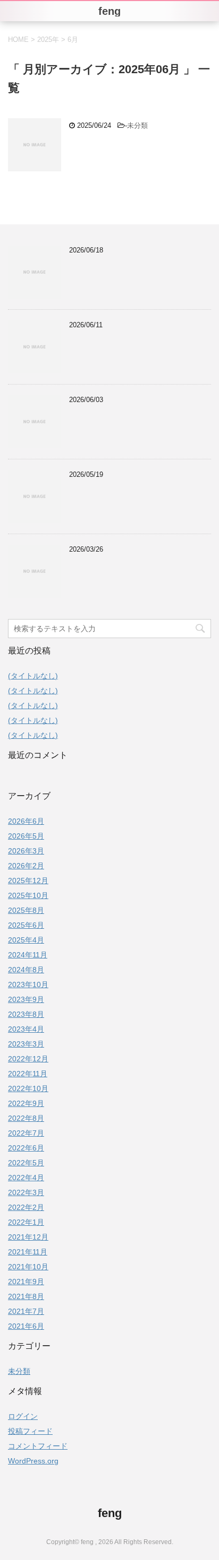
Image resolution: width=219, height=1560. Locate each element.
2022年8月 (26, 1118)
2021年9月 (26, 1281)
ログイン (23, 1416)
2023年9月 (26, 999)
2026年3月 (26, 851)
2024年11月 (27, 955)
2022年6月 (26, 1148)
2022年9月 (26, 1103)
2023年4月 (26, 1029)
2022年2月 (26, 1207)
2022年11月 (27, 1073)
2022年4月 (26, 1177)
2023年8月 (26, 1014)
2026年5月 (26, 836)
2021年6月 (26, 1326)
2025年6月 (26, 925)
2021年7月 (26, 1311)
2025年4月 (26, 940)
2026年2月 (26, 865)
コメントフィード (38, 1446)
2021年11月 (27, 1252)
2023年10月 (28, 984)
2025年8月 (26, 910)
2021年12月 (28, 1237)
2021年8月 (26, 1296)
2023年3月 (26, 1044)
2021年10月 (28, 1266)
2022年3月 (26, 1192)
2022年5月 (26, 1162)
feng (110, 1513)
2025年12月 (28, 880)
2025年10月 (28, 895)
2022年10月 (28, 1088)
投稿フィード (30, 1431)
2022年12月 (28, 1058)
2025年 (48, 39)
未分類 (137, 125)
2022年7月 (26, 1133)
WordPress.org (33, 1461)
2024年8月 (26, 969)
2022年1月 (26, 1222)
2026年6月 (26, 821)
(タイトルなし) (33, 676)
